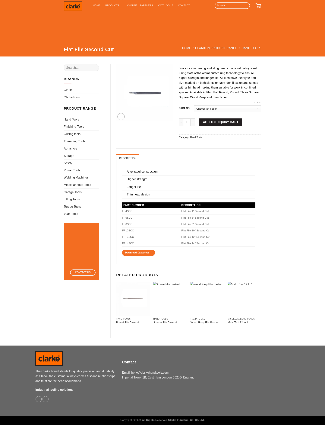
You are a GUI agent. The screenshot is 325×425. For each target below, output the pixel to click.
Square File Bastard (165, 322)
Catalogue (165, 5)
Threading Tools (74, 141)
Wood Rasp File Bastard (205, 322)
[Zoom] (121, 116)
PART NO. (184, 108)
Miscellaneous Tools (77, 184)
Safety (68, 163)
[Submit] (246, 5)
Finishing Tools (74, 126)
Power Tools (72, 170)
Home (96, 5)
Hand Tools (251, 48)
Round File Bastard (127, 322)
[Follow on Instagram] (39, 399)
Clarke (68, 90)
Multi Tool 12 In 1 (238, 322)
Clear (257, 102)
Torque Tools (72, 206)
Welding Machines (76, 177)
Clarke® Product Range (216, 48)
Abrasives (70, 148)
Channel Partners (140, 5)
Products (112, 5)
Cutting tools (72, 134)
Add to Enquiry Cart (220, 122)
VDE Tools (71, 213)
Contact (184, 5)
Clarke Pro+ (72, 97)
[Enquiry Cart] (258, 5)
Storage (69, 155)
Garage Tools (73, 192)
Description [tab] (128, 158)
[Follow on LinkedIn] (46, 399)
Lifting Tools (72, 199)
